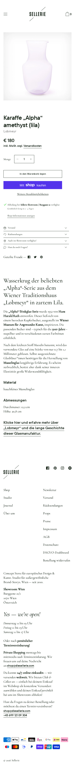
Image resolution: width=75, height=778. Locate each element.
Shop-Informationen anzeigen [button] (21, 215)
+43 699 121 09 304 (15, 715)
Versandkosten (32, 146)
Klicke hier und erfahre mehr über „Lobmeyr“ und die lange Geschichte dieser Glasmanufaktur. (33, 428)
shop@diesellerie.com (20, 666)
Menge (7, 159)
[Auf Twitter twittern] (35, 257)
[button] (68, 14)
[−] (17, 159)
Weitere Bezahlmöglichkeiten (33, 194)
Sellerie (15, 760)
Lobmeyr (9, 131)
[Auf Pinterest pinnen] (41, 257)
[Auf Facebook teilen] (29, 257)
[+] (31, 159)
